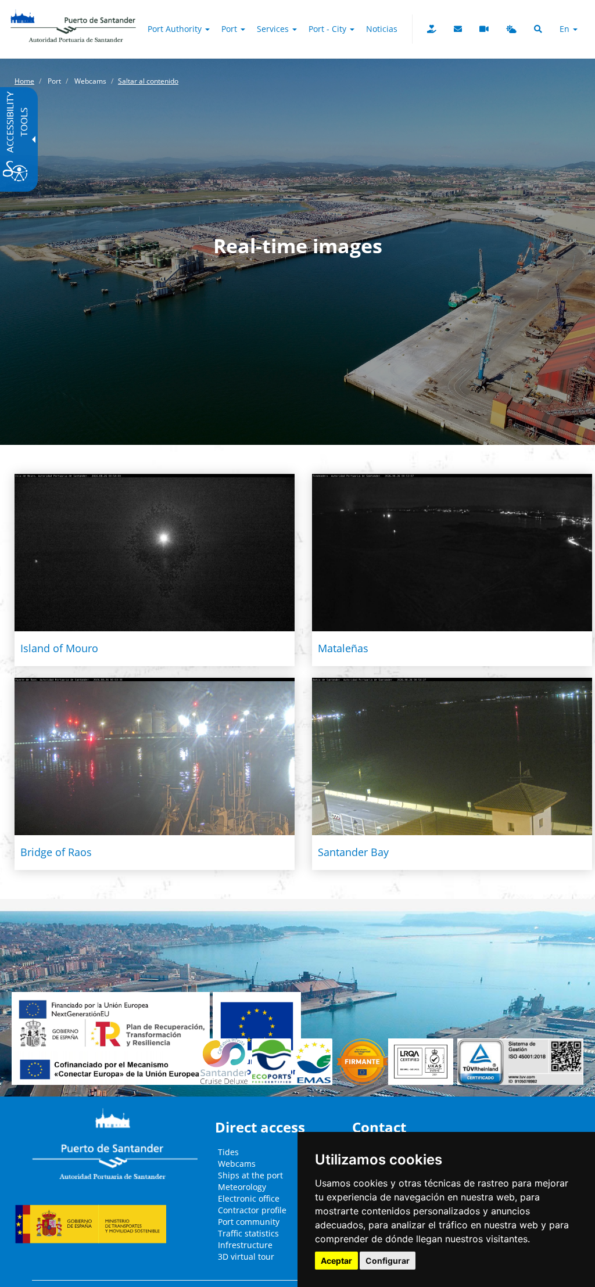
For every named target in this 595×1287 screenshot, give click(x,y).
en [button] (566, 28)
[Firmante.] (315, 1061)
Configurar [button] (387, 1261)
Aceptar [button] (336, 1261)
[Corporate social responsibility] (431, 29)
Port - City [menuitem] (329, 28)
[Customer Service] (458, 29)
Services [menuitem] (274, 28)
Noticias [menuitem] (381, 28)
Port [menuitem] (230, 28)
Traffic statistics (248, 1233)
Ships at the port (250, 1175)
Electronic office (248, 1198)
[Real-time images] (484, 29)
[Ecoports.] (274, 1061)
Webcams (237, 1163)
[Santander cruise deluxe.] (226, 1061)
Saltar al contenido (148, 81)
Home (24, 81)
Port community (248, 1221)
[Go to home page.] (73, 14)
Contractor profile (252, 1210)
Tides (228, 1151)
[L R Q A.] (362, 1061)
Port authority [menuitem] (176, 28)
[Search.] (538, 29)
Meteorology (242, 1186)
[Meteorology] (511, 29)
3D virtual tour (246, 1256)
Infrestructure (245, 1244)
